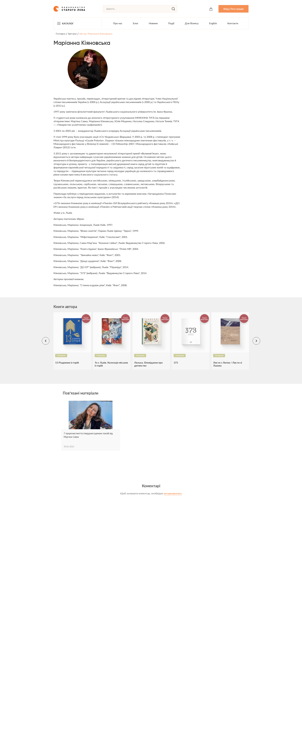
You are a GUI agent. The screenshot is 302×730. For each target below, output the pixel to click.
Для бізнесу (192, 23)
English (213, 23)
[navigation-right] (256, 341)
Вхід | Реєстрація (233, 8)
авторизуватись (173, 493)
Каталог (68, 23)
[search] (173, 9)
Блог (135, 23)
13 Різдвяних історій (67, 362)
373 (176, 362)
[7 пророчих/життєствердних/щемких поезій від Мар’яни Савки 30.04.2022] (90, 416)
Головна (60, 33)
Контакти (232, 23)
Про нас (117, 23)
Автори (72, 33)
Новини (153, 23)
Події (171, 23)
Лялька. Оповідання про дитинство (148, 364)
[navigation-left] (45, 341)
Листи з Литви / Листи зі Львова (227, 364)
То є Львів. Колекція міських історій (111, 364)
